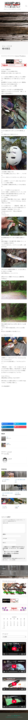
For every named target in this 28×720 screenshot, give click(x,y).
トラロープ (4, 507)
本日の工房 (4, 495)
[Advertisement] (14, 27)
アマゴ (5, 453)
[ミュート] (22, 654)
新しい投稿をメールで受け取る (11, 553)
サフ (16, 482)
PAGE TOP (26, 697)
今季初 (16, 507)
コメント (5, 523)
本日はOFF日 (18, 494)
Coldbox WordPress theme (12, 717)
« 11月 (3, 628)
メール (5, 538)
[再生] (4, 654)
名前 (4, 534)
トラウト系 (9, 46)
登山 (8, 453)
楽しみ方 (8, 443)
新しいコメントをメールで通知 (11, 551)
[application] (14, 648)
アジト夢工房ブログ (15, 715)
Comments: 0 (23, 55)
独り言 (8, 479)
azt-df (17, 55)
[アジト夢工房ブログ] (12, 4)
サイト (4, 542)
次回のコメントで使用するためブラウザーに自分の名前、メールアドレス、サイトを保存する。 (14, 548)
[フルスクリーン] (24, 654)
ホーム (3, 46)
